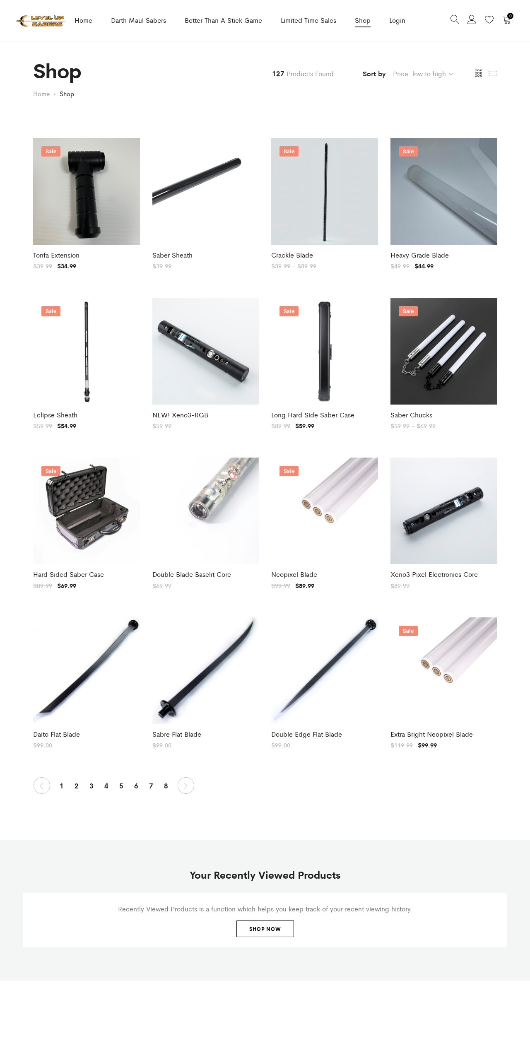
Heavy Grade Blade (419, 255)
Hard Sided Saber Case (68, 574)
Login (397, 20)
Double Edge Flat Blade (306, 734)
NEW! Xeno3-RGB (180, 415)
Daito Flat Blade (56, 734)
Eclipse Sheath (55, 415)
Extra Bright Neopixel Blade (431, 734)
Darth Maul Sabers (138, 20)
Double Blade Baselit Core (191, 574)
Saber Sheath (172, 255)
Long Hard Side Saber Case (312, 415)
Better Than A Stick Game (223, 20)
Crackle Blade (292, 255)
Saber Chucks (411, 415)
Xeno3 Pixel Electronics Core (434, 574)
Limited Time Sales (308, 20)
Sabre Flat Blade (176, 734)
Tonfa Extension (56, 255)
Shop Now (265, 929)
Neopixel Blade (294, 574)
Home (83, 20)
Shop (363, 20)
